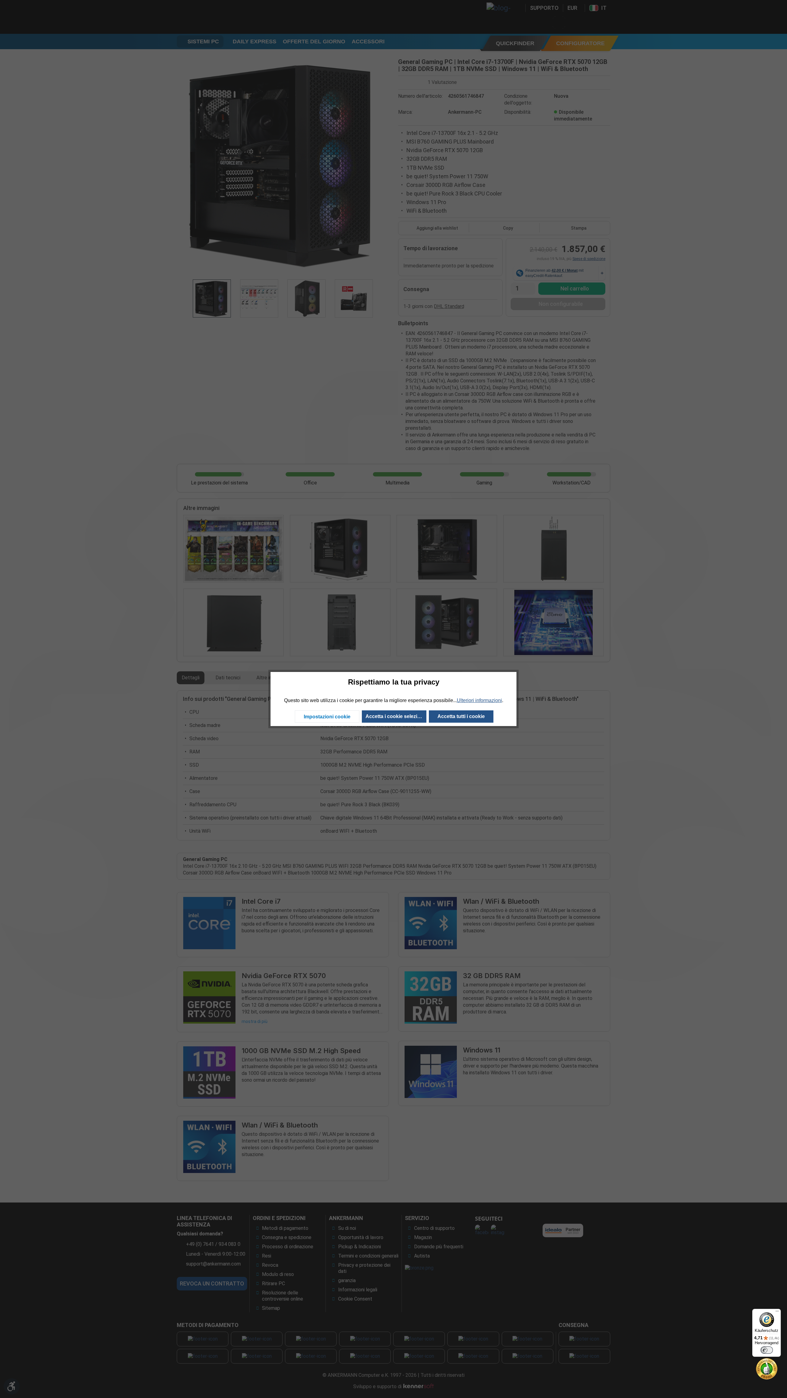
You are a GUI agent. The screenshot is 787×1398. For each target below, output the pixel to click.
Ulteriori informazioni (479, 700)
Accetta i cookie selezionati (396, 716)
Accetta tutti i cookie (461, 716)
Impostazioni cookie (327, 716)
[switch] (767, 1350)
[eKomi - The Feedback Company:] (766, 1368)
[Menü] (777, 1312)
